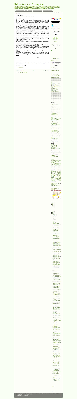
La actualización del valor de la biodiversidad (57, 342)
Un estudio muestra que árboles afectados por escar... (56, 325)
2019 (53, 204)
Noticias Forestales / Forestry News (29, 4)
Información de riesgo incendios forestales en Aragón (55, 125)
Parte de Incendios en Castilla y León (56, 118)
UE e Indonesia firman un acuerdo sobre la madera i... (57, 283)
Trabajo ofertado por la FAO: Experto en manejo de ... (56, 293)
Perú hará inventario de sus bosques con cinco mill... (56, 244)
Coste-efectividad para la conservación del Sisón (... (56, 233)
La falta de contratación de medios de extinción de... (56, 225)
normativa (59, 177)
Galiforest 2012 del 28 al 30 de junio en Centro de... (56, 375)
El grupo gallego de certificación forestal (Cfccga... (57, 240)
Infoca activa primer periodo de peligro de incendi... (57, 346)
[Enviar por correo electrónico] (37, 57)
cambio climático (58, 165)
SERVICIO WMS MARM (54, 111)
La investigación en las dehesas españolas (56, 273)
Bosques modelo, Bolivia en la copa (57, 367)
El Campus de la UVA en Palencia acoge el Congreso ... (57, 250)
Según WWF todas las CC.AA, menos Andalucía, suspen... (57, 329)
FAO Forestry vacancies (56, 370)
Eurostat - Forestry (53, 103)
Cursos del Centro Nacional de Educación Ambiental (57, 317)
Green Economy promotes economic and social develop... (56, 259)
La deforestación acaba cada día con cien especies (56, 264)
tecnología (53, 181)
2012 (53, 212)
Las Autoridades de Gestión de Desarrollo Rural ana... (57, 276)
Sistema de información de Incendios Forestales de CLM (55, 128)
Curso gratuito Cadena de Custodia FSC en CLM (56, 364)
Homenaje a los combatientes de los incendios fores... (57, 379)
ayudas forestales (57, 163)
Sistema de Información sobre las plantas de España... (57, 245)
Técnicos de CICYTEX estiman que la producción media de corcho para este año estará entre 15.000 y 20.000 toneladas (31, 63)
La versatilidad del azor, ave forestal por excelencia (56, 339)
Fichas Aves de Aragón (54, 88)
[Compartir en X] (39, 57)
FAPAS (52, 82)
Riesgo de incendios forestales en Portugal (55, 121)
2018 (53, 205)
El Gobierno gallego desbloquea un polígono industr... (56, 299)
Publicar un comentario (20, 67)
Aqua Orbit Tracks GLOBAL (54, 140)
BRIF (58, 160)
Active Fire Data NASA (54, 135)
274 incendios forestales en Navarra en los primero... (56, 322)
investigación (54, 177)
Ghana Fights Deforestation (56, 286)
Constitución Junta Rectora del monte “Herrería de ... (57, 257)
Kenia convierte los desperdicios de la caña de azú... (56, 332)
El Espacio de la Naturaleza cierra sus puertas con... (56, 229)
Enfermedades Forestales (54, 89)
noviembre (54, 215)
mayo (53, 222)
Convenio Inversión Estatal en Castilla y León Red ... (56, 334)
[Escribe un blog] (38, 57)
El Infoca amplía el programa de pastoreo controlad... (57, 289)
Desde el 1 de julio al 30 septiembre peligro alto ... (56, 237)
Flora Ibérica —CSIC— (54, 84)
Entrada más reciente (20, 70)
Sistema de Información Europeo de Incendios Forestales (56, 130)
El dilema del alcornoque (56, 278)
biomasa (53, 165)
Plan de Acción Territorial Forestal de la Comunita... (56, 360)
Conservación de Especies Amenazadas (54, 81)
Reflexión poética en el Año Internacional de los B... (56, 369)
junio (53, 221)
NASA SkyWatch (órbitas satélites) (55, 142)
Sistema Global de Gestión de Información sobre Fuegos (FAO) (55, 132)
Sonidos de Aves (53, 90)
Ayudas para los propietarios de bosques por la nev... (56, 227)
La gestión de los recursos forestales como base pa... (56, 355)
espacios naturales (58, 172)
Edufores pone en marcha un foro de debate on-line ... (56, 275)
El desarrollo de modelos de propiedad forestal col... (56, 255)
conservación (54, 167)
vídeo (55, 181)
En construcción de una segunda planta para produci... (56, 231)
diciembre (54, 214)
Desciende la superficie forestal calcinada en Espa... (57, 351)
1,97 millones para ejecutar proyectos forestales (56, 247)
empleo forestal (56, 170)
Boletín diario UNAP (53, 152)
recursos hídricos (58, 179)
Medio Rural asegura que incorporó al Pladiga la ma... (56, 224)
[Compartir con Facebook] (40, 57)
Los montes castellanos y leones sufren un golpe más (23, 62)
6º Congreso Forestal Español (54, 160)
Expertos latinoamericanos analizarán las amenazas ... (56, 271)
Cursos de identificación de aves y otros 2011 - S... (56, 362)
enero (54, 385)
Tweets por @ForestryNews (55, 70)
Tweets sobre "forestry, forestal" (55, 68)
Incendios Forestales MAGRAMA (55, 127)
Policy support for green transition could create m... (56, 344)
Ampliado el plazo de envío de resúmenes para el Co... (57, 341)
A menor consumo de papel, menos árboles (56, 365)
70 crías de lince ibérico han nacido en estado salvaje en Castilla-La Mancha (26, 61)
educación (57, 169)
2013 (53, 211)
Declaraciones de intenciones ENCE (57, 377)
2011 (53, 213)
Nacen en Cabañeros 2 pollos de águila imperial (56, 357)
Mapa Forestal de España (54, 74)
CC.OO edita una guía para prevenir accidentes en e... (56, 267)
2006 (53, 391)
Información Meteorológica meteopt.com (54, 153)
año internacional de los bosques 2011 (56, 164)
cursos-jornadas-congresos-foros (56, 168)
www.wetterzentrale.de (56, 58)
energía (60, 170)
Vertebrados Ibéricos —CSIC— (55, 85)
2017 (53, 206)
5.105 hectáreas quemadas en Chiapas (57, 321)
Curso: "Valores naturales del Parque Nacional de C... (56, 319)
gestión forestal (22, 16)
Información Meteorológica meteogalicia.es (54, 155)
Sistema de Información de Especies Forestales (56, 261)
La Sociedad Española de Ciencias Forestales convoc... (57, 287)
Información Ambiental (54, 146)
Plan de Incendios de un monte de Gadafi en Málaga (57, 251)
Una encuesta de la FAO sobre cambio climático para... (57, 291)
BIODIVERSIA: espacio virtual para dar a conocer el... (56, 337)
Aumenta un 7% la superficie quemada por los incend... (56, 314)
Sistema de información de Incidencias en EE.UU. (54, 139)
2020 (53, 203)
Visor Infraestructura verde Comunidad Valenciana (54, 157)
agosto (54, 219)
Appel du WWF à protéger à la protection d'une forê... (56, 285)
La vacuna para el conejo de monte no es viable (56, 235)
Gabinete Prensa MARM (54, 114)
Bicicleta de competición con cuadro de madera (56, 328)
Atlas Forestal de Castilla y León (55, 83)
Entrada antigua (46, 70)
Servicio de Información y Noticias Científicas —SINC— (55, 148)
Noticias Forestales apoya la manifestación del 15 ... (56, 303)
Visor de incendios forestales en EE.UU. (55, 137)
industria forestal (56, 176)
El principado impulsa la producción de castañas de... (57, 242)
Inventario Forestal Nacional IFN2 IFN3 (55, 76)
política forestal (32, 16)
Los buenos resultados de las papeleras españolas (57, 295)
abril (53, 381)
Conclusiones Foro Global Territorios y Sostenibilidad (56, 353)
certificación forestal (56, 166)
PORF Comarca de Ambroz (56, 302)
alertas (60, 160)
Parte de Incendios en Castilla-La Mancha (55, 117)
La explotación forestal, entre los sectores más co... (56, 348)
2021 (53, 202)
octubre (54, 216)
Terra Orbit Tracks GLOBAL (54, 141)
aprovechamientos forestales (55, 162)
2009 (53, 387)
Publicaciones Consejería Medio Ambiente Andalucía (55, 113)
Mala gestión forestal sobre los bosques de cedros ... (57, 281)
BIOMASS (52, 144)
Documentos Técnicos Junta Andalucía (55, 77)
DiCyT (52, 150)
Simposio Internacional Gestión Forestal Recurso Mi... (57, 372)
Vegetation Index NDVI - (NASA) (56, 134)
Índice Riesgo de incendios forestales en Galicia (54, 123)
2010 (53, 386)
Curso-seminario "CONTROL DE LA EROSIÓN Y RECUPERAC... (57, 279)
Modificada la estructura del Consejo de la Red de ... (56, 335)
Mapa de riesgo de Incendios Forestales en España (55, 120)
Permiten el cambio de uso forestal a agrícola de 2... (56, 263)
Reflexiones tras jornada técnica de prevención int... (56, 373)
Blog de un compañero (54, 145)
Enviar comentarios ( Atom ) (23, 72)
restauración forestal (56, 180)
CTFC (51, 126)
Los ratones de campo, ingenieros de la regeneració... (56, 312)
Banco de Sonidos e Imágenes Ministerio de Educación (55, 91)
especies (54, 173)
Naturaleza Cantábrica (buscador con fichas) (56, 87)
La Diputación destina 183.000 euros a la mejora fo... (56, 349)
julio (53, 220)
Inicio (34, 70)
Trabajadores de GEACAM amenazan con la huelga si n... (56, 309)
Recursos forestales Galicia (56, 380)
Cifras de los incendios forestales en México (56, 296)
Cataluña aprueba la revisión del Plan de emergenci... (56, 238)
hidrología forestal (58, 174)
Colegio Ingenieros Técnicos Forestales (55, 104)
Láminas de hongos (55, 326)
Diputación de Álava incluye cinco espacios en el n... (56, 301)
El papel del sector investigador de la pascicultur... (57, 315)
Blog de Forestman (53, 147)
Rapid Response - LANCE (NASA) (55, 133)
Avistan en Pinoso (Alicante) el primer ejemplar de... (57, 358)
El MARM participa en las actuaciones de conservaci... (57, 307)
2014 (53, 210)
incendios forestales (27, 16)
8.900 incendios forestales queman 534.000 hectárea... (57, 253)
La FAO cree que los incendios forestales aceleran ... (57, 305)
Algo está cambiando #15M (56, 266)
